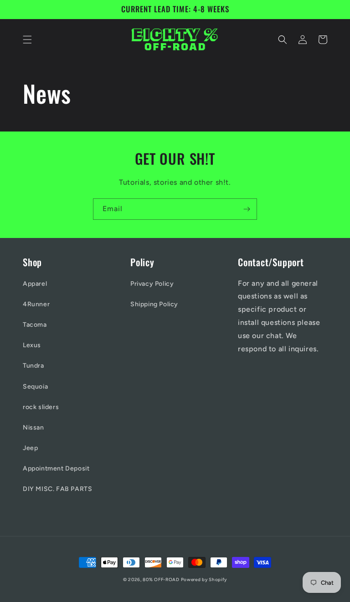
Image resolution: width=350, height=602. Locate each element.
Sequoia (35, 386)
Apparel (35, 284)
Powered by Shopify (204, 579)
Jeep (30, 448)
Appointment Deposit (56, 468)
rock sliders (41, 407)
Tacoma (35, 325)
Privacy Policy (152, 284)
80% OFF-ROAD (161, 579)
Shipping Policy (154, 304)
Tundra (33, 365)
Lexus (32, 345)
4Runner (36, 304)
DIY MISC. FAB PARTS (57, 489)
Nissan (33, 427)
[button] (27, 40)
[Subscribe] (247, 209)
